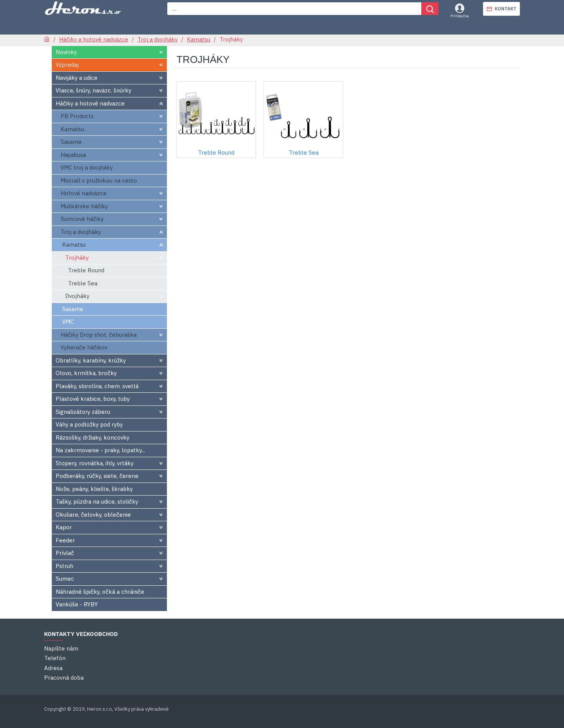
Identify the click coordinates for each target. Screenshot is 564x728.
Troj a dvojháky (157, 39)
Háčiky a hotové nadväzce (93, 39)
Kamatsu (198, 39)
